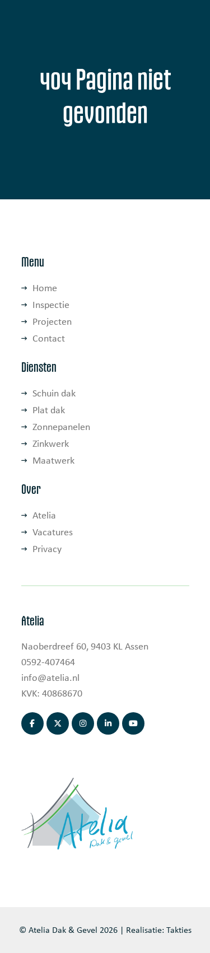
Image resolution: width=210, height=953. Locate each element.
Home (44, 288)
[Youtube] (133, 723)
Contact (48, 338)
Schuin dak (54, 393)
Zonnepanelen (61, 426)
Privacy (47, 548)
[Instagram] (83, 723)
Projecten (52, 321)
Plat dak (48, 410)
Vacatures (52, 532)
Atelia (44, 515)
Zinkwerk (50, 443)
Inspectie (50, 304)
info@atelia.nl (50, 677)
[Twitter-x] (57, 723)
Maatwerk (53, 460)
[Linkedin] (108, 723)
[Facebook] (32, 723)
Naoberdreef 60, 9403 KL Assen (84, 646)
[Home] (77, 813)
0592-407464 (48, 662)
